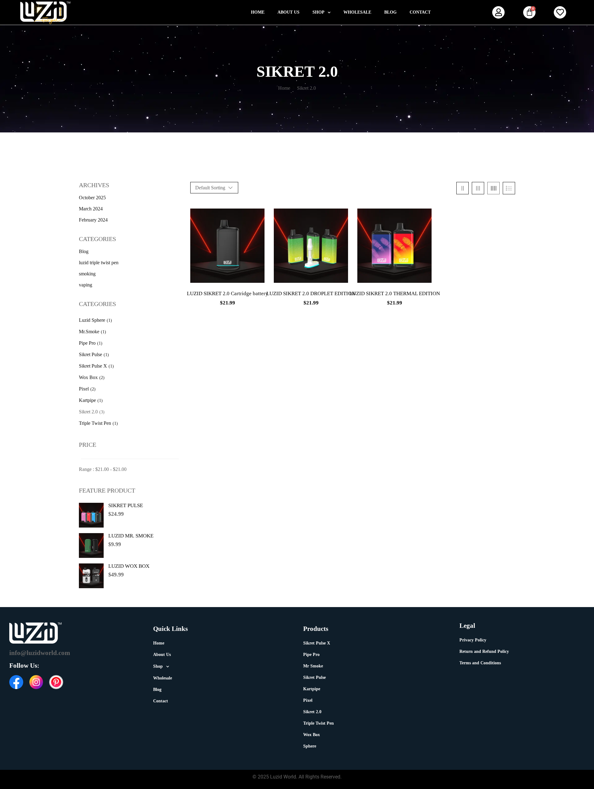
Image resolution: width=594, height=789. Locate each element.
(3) (102, 412)
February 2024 (93, 219)
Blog (390, 12)
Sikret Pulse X (93, 366)
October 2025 (92, 197)
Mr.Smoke (89, 331)
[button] (321, 12)
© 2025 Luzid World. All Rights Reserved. (297, 777)
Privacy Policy (472, 640)
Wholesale (357, 12)
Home (258, 12)
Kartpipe (87, 400)
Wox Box (88, 377)
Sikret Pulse (90, 354)
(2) (102, 377)
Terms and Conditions (480, 663)
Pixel (84, 388)
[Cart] (529, 12)
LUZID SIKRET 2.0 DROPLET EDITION (310, 293)
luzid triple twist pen (98, 262)
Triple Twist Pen (95, 423)
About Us (288, 12)
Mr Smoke (313, 666)
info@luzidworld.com (39, 653)
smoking (87, 273)
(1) (109, 320)
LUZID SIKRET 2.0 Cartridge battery (227, 293)
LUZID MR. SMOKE (130, 536)
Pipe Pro (87, 343)
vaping (85, 284)
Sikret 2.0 (88, 411)
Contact (420, 12)
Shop (318, 12)
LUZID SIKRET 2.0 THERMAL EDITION (394, 293)
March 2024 (91, 208)
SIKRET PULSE (125, 505)
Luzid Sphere (92, 320)
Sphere (309, 746)
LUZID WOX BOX (128, 566)
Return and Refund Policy (484, 651)
